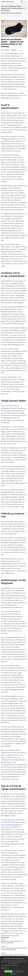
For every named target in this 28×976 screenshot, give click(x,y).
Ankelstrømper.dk (7, 2)
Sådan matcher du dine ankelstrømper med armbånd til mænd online (12, 941)
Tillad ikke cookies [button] (18, 971)
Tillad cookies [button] (8, 971)
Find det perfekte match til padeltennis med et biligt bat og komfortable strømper (14, 948)
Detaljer (18, 963)
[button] (14, 974)
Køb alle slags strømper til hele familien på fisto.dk (13, 955)
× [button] (26, 957)
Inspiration (20, 50)
